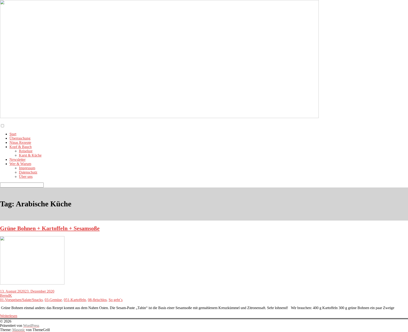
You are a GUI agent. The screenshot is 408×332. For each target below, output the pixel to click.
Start (12, 134)
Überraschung (19, 138)
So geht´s (116, 300)
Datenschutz (28, 172)
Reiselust (25, 151)
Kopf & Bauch (20, 147)
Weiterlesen (8, 316)
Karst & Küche (30, 155)
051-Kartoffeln (75, 300)
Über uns (26, 177)
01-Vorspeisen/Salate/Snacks (21, 300)
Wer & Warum (20, 164)
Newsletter (17, 159)
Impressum (27, 168)
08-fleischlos (97, 300)
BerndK (6, 296)
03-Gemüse (53, 300)
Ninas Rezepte (20, 142)
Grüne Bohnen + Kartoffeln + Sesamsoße (50, 228)
